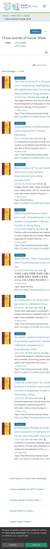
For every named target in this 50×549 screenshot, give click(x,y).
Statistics (36, 31)
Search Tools (40, 65)
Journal (26, 15)
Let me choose (8, 539)
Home (5, 15)
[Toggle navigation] (44, 6)
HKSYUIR (15, 15)
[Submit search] (30, 6)
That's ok (36, 545)
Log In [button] (35, 6)
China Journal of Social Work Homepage (28, 478)
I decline (13, 545)
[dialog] (25, 538)
